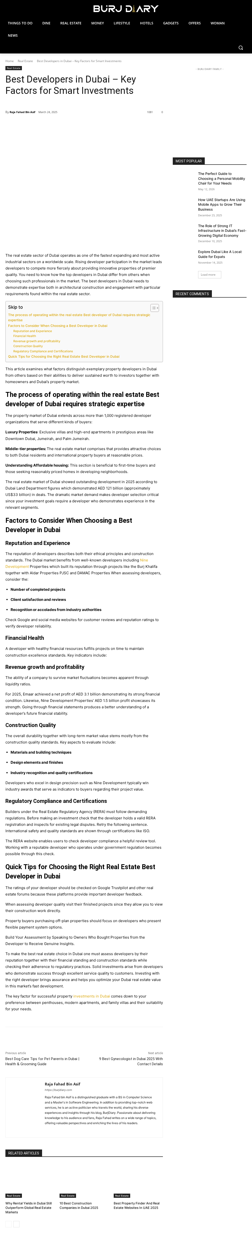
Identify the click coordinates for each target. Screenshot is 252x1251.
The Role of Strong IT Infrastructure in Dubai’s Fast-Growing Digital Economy (222, 230)
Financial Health (24, 336)
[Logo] (126, 8)
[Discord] (50, 1128)
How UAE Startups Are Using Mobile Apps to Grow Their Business (221, 204)
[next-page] (16, 1224)
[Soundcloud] (72, 1128)
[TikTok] (76, 1128)
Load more (208, 274)
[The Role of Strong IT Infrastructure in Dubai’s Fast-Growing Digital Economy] (184, 231)
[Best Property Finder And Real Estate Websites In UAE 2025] (138, 1180)
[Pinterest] (63, 125)
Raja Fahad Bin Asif (22, 112)
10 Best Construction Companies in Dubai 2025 (79, 1205)
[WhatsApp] (74, 125)
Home (9, 61)
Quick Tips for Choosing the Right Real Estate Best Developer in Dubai (63, 356)
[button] (241, 47)
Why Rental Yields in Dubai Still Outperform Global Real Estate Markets (28, 1207)
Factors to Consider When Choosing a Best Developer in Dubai (57, 326)
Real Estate (25, 61)
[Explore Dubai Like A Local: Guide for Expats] (184, 257)
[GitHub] (58, 1128)
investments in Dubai (91, 996)
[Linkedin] (65, 1128)
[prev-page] (8, 1224)
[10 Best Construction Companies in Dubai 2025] (84, 1180)
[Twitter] (51, 125)
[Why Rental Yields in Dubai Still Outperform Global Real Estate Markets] (30, 1180)
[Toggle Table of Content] (152, 308)
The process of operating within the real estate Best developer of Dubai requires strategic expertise (79, 317)
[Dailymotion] (46, 1128)
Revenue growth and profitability (36, 341)
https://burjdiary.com (58, 1090)
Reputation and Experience (32, 331)
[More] (85, 125)
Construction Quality (28, 346)
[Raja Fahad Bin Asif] (25, 1107)
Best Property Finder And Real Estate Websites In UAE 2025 (136, 1205)
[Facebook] (40, 125)
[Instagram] (61, 1128)
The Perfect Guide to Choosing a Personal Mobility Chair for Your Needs (221, 178)
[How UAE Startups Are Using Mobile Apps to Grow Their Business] (184, 205)
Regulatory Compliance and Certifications (43, 351)
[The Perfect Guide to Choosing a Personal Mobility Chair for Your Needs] (184, 179)
